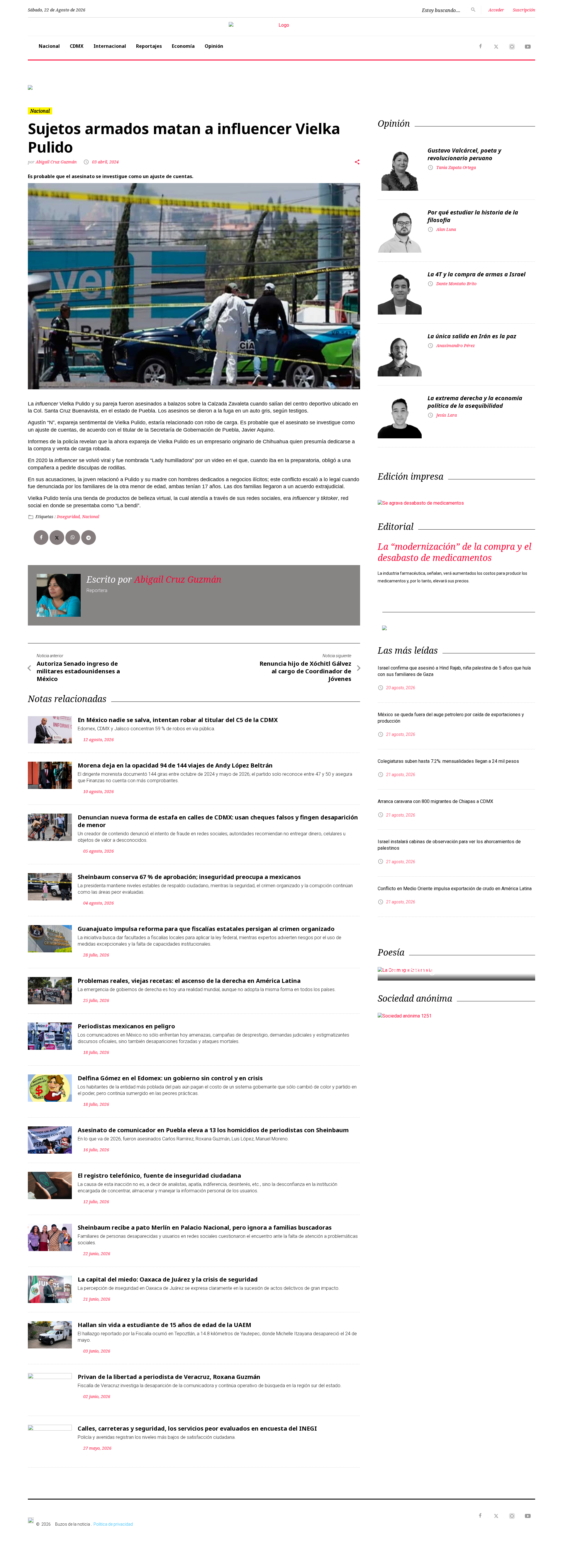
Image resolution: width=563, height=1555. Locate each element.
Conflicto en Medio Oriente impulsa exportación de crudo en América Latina (455, 888)
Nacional (49, 46)
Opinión (214, 46)
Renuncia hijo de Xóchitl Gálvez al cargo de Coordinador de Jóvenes (305, 671)
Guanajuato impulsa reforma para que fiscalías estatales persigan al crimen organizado (206, 929)
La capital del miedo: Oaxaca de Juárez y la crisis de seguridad (168, 1279)
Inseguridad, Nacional (78, 516)
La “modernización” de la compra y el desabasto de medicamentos (454, 552)
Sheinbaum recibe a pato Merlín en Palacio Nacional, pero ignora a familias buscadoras (205, 1227)
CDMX (77, 46)
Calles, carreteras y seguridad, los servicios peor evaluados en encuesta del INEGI (197, 1428)
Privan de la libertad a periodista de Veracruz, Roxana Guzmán (169, 1377)
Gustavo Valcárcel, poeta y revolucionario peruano (464, 154)
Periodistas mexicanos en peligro (126, 1026)
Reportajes (149, 46)
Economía (183, 46)
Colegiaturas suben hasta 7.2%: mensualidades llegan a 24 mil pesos (448, 761)
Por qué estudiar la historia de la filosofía (473, 216)
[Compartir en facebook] (41, 537)
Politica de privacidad (113, 1524)
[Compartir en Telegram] (88, 537)
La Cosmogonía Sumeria (441, 970)
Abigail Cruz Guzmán (56, 162)
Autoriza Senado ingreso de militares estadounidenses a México (78, 671)
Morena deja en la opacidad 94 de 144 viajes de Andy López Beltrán (175, 765)
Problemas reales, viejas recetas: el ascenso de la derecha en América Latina (189, 981)
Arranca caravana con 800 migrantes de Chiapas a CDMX (435, 801)
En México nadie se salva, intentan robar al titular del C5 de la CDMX (178, 720)
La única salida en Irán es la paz (472, 336)
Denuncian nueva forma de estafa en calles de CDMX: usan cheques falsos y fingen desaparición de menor (218, 821)
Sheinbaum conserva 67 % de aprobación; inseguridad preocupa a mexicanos (189, 877)
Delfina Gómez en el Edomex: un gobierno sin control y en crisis (170, 1078)
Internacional (110, 46)
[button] (66, 87)
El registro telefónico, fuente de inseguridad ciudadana (159, 1175)
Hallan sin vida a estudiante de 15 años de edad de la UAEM (164, 1325)
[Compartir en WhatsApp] (72, 537)
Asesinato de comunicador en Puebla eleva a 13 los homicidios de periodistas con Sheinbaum (213, 1130)
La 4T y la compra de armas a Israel (476, 274)
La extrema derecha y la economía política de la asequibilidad (475, 402)
